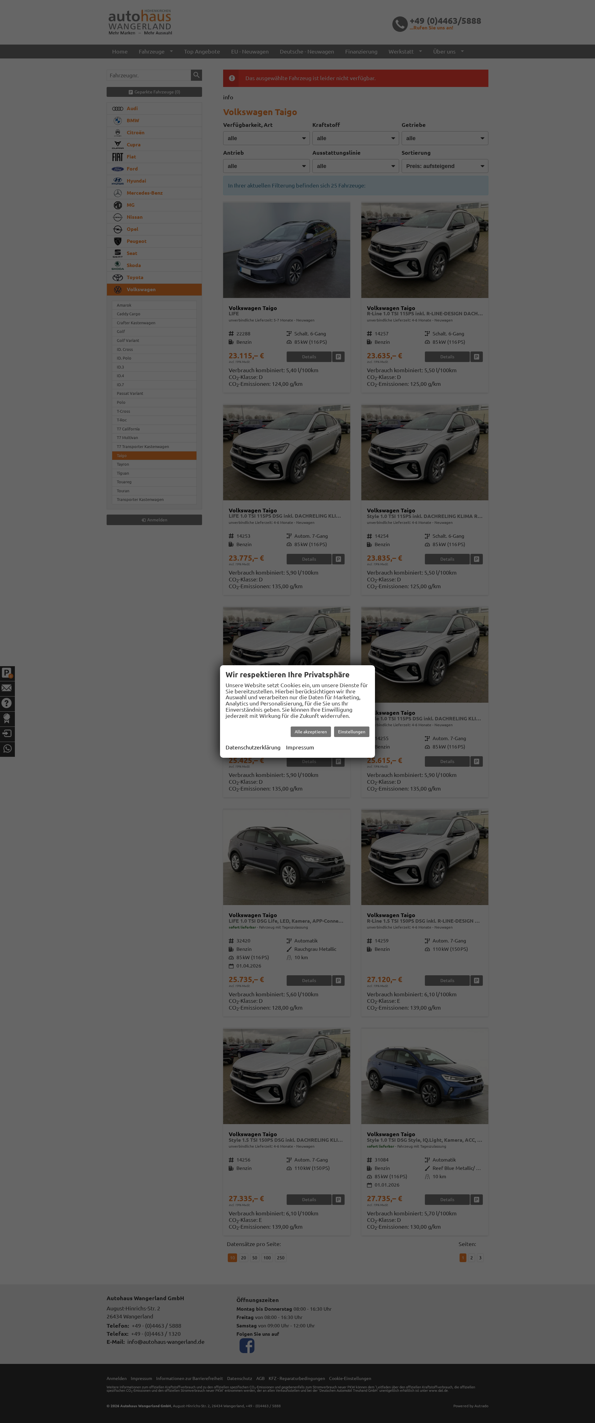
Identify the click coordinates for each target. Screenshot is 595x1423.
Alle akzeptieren (311, 731)
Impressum (300, 747)
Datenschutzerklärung (253, 747)
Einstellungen (351, 731)
